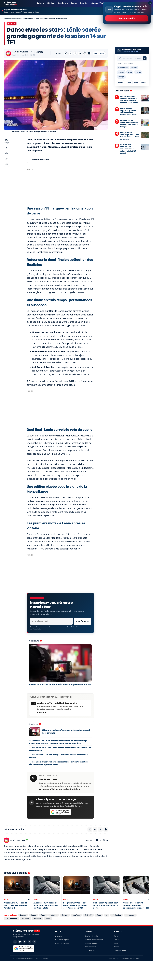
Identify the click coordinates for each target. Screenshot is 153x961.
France (23, 915)
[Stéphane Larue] (10, 3)
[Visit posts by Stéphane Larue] (8, 53)
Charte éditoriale (91, 936)
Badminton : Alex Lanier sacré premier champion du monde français (129, 123)
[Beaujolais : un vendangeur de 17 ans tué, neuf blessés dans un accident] (145, 135)
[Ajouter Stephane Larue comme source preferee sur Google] (60, 812)
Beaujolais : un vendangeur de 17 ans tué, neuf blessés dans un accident (129, 135)
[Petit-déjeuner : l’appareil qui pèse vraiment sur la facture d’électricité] (145, 110)
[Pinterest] (104, 840)
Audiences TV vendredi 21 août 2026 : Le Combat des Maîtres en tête (45, 905)
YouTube (76, 915)
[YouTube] (97, 840)
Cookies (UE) (90, 950)
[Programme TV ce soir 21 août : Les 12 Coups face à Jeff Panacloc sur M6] (76, 887)
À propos (58, 936)
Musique (37, 918)
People (128, 82)
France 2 (121, 72)
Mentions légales (91, 943)
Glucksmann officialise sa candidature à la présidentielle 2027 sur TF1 (128, 149)
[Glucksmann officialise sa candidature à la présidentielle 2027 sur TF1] (145, 147)
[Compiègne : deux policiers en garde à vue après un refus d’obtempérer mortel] (145, 98)
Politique (121, 77)
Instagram (130, 915)
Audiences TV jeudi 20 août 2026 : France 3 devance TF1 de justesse (105, 905)
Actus (130, 72)
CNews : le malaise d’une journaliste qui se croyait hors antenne (60, 684)
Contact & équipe (62, 940)
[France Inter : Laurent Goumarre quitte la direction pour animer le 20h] (136, 887)
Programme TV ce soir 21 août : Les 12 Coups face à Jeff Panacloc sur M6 (75, 905)
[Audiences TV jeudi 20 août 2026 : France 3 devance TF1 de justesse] (106, 887)
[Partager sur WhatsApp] (75, 53)
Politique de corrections (94, 940)
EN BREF (134, 68)
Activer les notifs (127, 18)
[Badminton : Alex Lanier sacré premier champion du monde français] (145, 122)
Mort (48, 918)
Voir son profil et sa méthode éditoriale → (59, 789)
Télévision (116, 915)
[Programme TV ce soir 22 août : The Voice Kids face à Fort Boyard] (17, 887)
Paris (43, 915)
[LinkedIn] (107, 840)
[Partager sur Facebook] (70, 53)
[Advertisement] (60, 187)
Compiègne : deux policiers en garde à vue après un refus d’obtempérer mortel (129, 99)
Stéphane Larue (21, 52)
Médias (11, 23)
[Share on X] (66, 53)
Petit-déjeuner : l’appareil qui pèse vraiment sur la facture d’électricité (128, 111)
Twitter (65, 915)
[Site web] (91, 840)
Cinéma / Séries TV (121, 950)
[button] (84, 53)
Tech (136, 82)
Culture (138, 72)
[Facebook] (94, 840)
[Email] (80, 53)
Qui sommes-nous (62, 943)
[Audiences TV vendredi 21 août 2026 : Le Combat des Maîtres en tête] (46, 887)
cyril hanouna (123, 68)
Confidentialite (35, 629)
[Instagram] (100, 840)
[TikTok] (34, 942)
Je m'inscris (82, 621)
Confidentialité (90, 947)
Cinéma (144, 82)
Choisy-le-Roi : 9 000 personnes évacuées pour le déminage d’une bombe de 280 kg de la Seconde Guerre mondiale (58, 742)
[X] (15, 942)
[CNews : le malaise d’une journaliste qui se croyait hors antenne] (60, 663)
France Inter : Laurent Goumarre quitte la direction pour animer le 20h (136, 905)
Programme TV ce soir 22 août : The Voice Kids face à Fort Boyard (16, 905)
